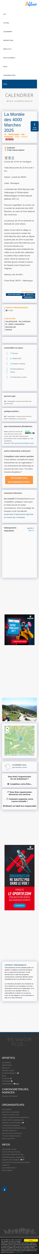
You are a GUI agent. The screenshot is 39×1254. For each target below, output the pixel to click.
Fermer (31, 1240)
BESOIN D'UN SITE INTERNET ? (12, 1133)
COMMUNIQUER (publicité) (11, 1125)
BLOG (4, 1076)
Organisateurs (9, 75)
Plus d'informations (18, 1252)
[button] (21, 739)
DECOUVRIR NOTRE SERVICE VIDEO (14, 1128)
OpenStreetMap (22, 755)
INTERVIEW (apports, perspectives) (13, 1157)
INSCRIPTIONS (7, 1065)
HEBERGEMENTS (7, 1084)
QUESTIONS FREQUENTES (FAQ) (13, 1154)
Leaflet (9, 755)
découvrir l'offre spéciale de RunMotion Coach (19, 443)
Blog (5, 66)
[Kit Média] (19, 629)
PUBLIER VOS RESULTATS (10, 1115)
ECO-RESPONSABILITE (9, 1073)
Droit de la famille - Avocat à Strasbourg (15, 1203)
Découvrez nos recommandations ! (19, 480)
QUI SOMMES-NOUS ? (9, 1168)
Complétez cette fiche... (21, 784)
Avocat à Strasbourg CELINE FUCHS (13, 1176)
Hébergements (28, 297)
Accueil (6, 23)
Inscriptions (8, 40)
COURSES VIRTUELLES (9, 1131)
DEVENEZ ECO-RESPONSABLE (12, 1123)
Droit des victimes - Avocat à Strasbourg (15, 1208)
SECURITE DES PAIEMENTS (11, 1160)
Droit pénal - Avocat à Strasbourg (13, 1206)
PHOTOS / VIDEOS (8, 1070)
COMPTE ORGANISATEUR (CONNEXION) (15, 1117)
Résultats (7, 49)
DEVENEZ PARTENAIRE (9, 1096)
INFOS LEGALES (7, 1170)
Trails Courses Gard (11, 1022)
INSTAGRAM (6, 1081)
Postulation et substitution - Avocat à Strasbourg (18, 1221)
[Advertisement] (19, 673)
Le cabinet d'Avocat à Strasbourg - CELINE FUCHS (18, 1184)
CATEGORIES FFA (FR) (9, 1149)
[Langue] (19, 14)
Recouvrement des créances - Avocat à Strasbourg (18, 1219)
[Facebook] (4, 1188)
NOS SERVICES (7, 1109)
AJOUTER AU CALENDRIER (10, 1112)
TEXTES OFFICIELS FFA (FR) (11, 1152)
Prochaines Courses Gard (13, 1017)
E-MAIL (10, 310)
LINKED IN (5, 1165)
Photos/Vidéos (9, 58)
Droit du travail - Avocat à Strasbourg (14, 1214)
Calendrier (7, 32)
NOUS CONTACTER (8, 1139)
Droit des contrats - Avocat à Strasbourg (15, 1216)
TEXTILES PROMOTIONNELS (11, 1136)
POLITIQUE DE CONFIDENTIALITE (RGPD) (16, 1162)
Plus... (5, 84)
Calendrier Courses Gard (12, 1013)
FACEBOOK (6, 1078)
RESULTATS (6, 1068)
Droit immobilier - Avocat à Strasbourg (14, 1211)
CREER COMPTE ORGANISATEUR (13, 1120)
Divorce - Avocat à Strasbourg (12, 1200)
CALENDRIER (6, 1062)
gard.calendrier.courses (19, 767)
